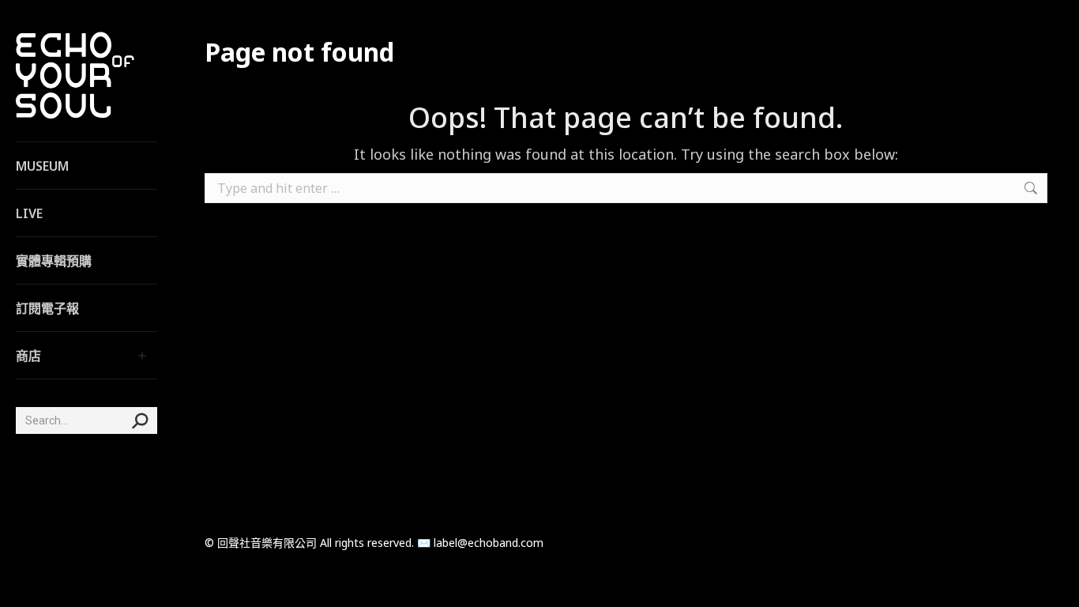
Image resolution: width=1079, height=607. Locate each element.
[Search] (140, 420)
